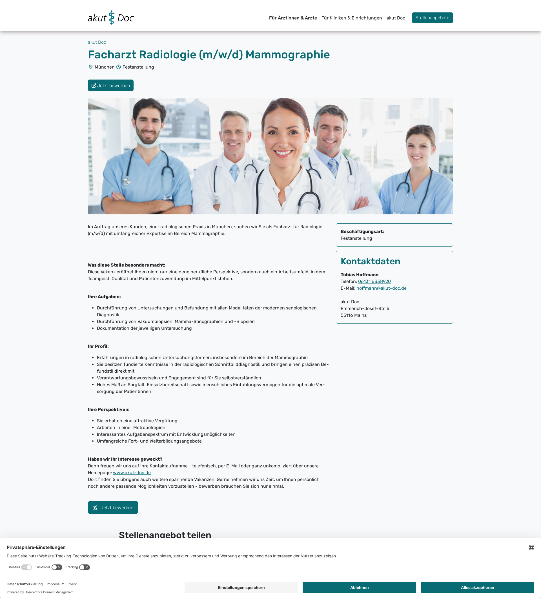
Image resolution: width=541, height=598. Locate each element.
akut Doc (396, 18)
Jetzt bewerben (116, 508)
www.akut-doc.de (132, 472)
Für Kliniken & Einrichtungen (352, 18)
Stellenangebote (432, 17)
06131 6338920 (374, 281)
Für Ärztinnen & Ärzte (293, 18)
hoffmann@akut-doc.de (381, 288)
